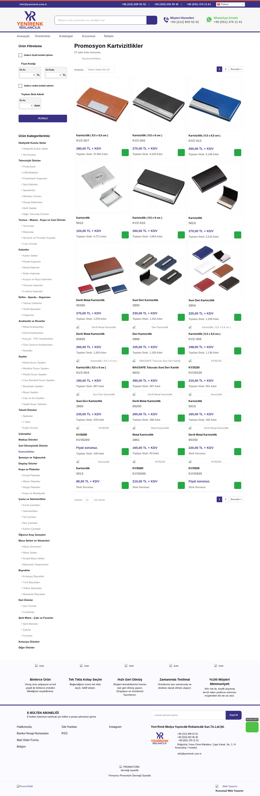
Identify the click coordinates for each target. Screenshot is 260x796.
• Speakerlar (27, 190)
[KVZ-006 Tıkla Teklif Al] (237, 350)
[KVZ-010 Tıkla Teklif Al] (181, 234)
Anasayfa (23, 36)
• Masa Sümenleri (30, 546)
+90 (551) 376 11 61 (198, 4)
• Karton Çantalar (30, 528)
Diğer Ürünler (26, 647)
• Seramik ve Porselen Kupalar (37, 237)
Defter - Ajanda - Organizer (34, 297)
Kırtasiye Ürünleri (29, 641)
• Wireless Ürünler (30, 196)
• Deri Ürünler (28, 606)
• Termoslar (26, 225)
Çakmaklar (25, 433)
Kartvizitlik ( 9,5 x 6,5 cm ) (92, 135)
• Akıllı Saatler (28, 208)
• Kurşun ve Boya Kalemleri (35, 279)
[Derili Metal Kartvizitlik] (102, 269)
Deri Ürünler (26, 600)
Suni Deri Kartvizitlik (145, 300)
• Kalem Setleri (28, 255)
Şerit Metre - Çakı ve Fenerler (36, 617)
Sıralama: (79, 70)
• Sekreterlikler (28, 511)
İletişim (109, 36)
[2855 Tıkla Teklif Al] (181, 317)
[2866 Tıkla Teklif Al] (181, 350)
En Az (22, 70)
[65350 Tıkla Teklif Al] (237, 451)
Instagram (115, 726)
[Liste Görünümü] (124, 69)
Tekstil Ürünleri (28, 410)
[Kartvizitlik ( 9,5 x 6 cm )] (158, 104)
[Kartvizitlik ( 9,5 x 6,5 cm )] (102, 104)
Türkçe (224, 4)
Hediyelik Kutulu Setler (32, 142)
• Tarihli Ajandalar (30, 309)
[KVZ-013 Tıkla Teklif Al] (237, 152)
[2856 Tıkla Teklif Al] (237, 317)
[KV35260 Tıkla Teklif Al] (181, 485)
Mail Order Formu (28, 740)
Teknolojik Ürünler (30, 160)
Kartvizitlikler (26, 451)
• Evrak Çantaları (29, 505)
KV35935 (194, 468)
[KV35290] (102, 428)
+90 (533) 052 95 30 (166, 4)
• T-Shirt (24, 422)
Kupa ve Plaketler (29, 469)
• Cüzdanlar (26, 612)
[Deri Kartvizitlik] (158, 327)
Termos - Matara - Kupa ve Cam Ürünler (42, 219)
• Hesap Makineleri (30, 202)
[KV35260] (158, 462)
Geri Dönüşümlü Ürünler (33, 445)
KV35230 (194, 367)
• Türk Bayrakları (29, 582)
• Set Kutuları (27, 154)
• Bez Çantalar (28, 522)
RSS (65, 733)
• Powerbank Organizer (33, 178)
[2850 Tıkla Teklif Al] (125, 418)
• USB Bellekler (28, 172)
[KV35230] (215, 361)
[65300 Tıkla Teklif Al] (125, 317)
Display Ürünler (28, 463)
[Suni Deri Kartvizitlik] (158, 269)
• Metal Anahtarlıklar (31, 326)
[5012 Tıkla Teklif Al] (125, 234)
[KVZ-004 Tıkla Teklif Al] (125, 384)
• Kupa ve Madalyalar (32, 493)
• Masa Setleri (28, 552)
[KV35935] (215, 462)
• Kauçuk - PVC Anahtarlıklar (36, 338)
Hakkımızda (24, 726)
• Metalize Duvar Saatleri (34, 368)
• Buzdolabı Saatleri (31, 386)
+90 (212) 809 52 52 (134, 4)
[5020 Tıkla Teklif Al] (237, 234)
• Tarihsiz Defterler (30, 303)
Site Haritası (69, 726)
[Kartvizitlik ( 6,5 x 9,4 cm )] (215, 327)
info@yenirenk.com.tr (33, 4)
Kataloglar (66, 36)
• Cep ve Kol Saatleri (31, 398)
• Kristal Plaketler (29, 475)
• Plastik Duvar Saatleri (33, 374)
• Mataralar (26, 232)
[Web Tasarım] (229, 787)
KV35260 (137, 468)
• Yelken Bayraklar (30, 588)
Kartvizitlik (83, 217)
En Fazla (50, 70)
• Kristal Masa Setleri (32, 558)
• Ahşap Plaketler (29, 487)
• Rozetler (25, 350)
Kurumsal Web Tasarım (229, 790)
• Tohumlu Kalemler (31, 285)
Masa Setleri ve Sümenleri (34, 540)
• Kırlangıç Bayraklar (31, 576)
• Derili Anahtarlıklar (31, 332)
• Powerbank (27, 166)
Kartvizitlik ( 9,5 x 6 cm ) (147, 135)
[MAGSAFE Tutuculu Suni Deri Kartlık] (158, 361)
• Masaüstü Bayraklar (32, 594)
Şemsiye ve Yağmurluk (32, 457)
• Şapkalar (26, 416)
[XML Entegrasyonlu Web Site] (72, 787)
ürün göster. (99, 500)
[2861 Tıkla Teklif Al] (181, 451)
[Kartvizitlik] (102, 187)
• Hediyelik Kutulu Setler (33, 148)
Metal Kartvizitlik (142, 434)
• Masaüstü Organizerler (34, 564)
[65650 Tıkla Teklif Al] (125, 350)
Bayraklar (24, 570)
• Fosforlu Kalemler (31, 291)
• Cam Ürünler (28, 243)
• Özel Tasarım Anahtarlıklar (36, 344)
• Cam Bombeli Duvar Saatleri (37, 380)
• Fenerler (26, 635)
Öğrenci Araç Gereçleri (32, 534)
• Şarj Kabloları (28, 184)
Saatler (23, 356)
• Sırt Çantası (27, 516)
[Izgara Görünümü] (118, 69)
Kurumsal (89, 36)
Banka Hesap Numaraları (33, 733)
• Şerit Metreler (28, 623)
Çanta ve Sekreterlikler (32, 499)
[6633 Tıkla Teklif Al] (181, 384)
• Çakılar (25, 629)
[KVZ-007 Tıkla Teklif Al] (125, 152)
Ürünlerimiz (43, 36)
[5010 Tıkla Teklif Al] (237, 418)
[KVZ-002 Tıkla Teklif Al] (181, 152)
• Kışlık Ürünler (28, 427)
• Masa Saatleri (28, 392)
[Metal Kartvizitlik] (158, 428)
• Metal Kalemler (29, 267)
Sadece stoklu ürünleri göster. (39, 85)
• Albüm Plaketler (29, 481)
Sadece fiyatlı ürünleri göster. (38, 55)
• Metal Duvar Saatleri (32, 362)
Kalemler (24, 249)
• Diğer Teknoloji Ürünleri (34, 214)
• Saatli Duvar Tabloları (33, 404)
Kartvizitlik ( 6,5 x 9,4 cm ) (204, 333)
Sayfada (78, 500)
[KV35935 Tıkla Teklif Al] (237, 485)
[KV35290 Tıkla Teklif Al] (125, 451)
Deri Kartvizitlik (142, 333)
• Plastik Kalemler (30, 261)
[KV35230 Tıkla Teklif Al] (237, 384)
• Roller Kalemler (29, 273)
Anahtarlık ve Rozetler (32, 321)
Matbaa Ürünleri (28, 439)
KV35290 (81, 434)
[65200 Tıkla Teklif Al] (181, 418)
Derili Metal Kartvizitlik (90, 300)
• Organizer (26, 315)
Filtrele (43, 118)
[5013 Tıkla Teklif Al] (125, 485)
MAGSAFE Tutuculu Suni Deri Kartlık (155, 367)
